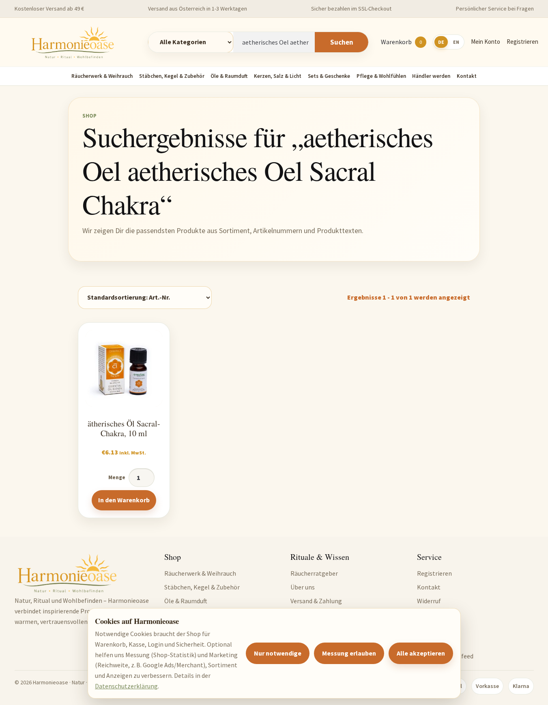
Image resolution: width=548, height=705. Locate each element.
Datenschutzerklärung (126, 686)
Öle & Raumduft (229, 76)
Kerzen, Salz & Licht (277, 76)
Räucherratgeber (314, 573)
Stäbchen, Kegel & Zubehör (171, 76)
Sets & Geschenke (329, 76)
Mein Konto (485, 41)
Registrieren (522, 41)
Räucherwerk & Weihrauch (102, 76)
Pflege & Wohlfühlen (381, 76)
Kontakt (467, 76)
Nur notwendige (277, 653)
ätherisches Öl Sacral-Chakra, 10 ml (124, 428)
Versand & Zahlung (316, 601)
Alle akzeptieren (421, 653)
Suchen (341, 42)
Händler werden (431, 76)
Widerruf (429, 601)
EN (456, 42)
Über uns (302, 587)
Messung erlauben (349, 653)
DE (441, 42)
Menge (116, 477)
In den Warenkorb (124, 500)
